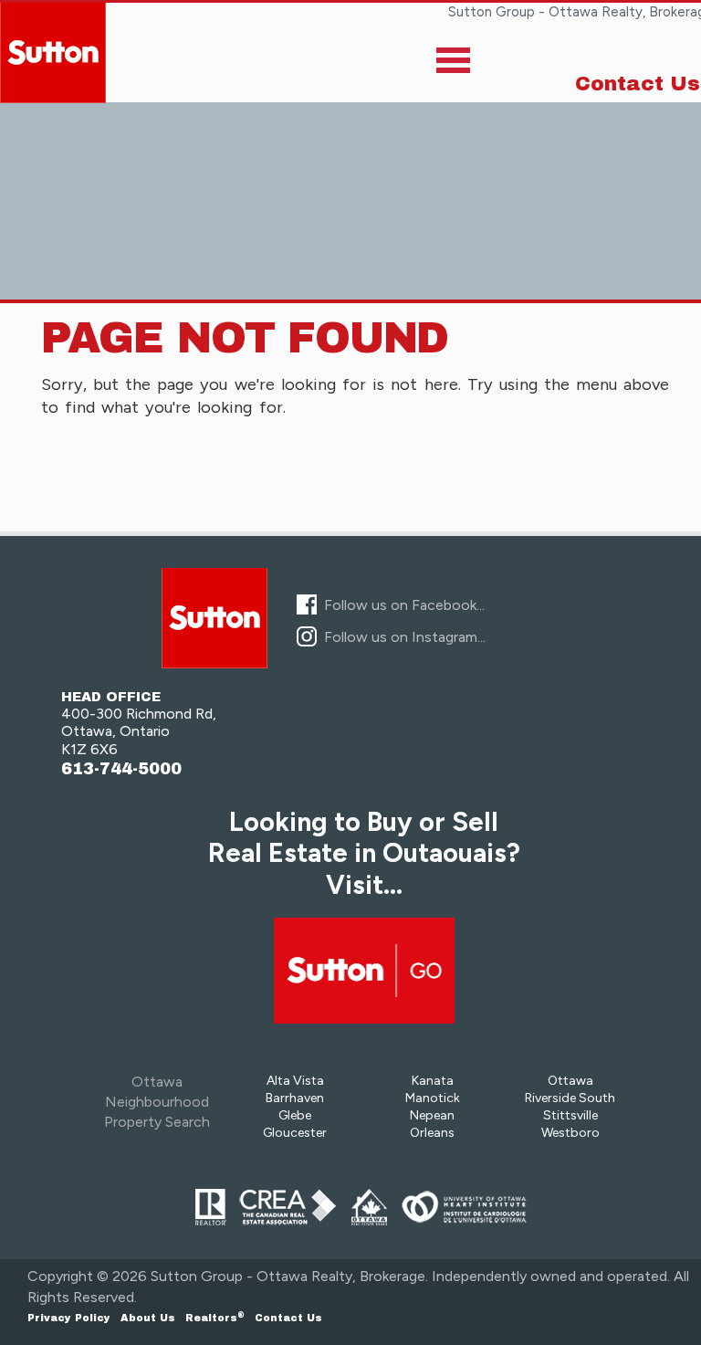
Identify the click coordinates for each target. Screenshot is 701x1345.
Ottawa (570, 1080)
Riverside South (570, 1098)
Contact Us (637, 84)
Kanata (433, 1080)
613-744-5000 (121, 769)
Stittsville (570, 1115)
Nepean (432, 1115)
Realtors (215, 1317)
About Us (147, 1317)
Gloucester (295, 1132)
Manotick (432, 1098)
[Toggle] (453, 64)
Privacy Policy (68, 1317)
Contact (288, 1317)
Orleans (432, 1132)
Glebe (294, 1115)
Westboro (570, 1132)
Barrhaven (295, 1098)
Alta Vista (295, 1080)
